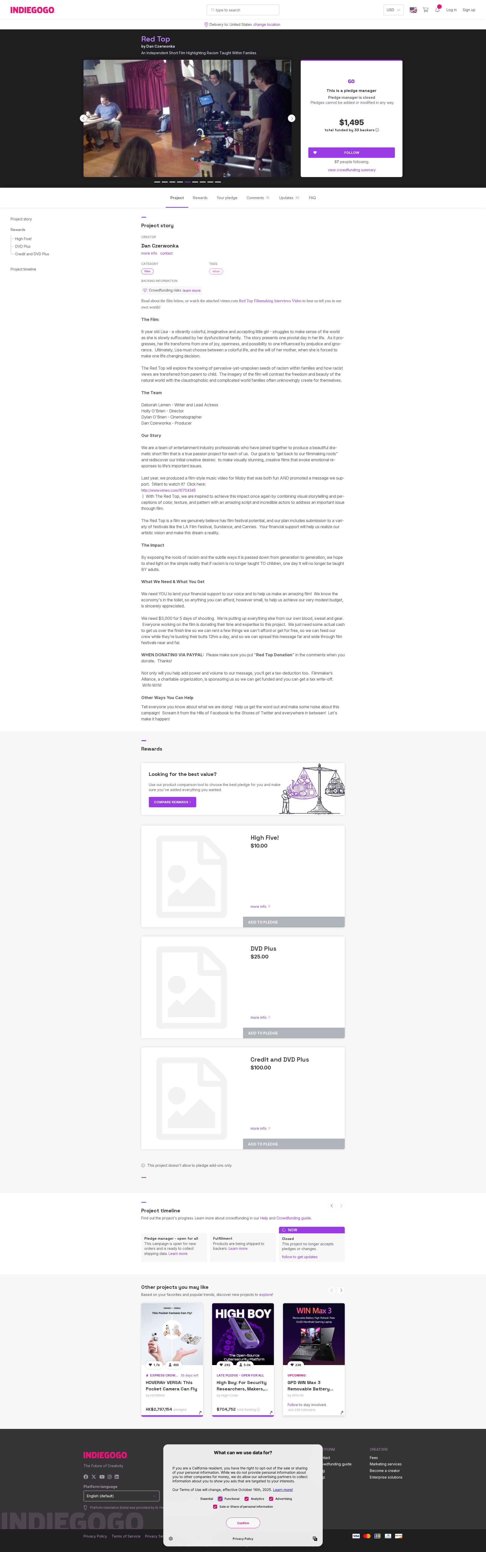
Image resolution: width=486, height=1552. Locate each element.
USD (390, 10)
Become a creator (385, 1470)
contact (166, 253)
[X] (93, 1477)
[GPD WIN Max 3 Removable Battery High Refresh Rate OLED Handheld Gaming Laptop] (314, 1334)
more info (149, 253)
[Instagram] (110, 1477)
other (216, 271)
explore (265, 1294)
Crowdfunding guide (293, 1218)
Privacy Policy (95, 1536)
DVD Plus (23, 246)
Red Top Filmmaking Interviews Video (270, 301)
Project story (21, 219)
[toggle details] (202, 1415)
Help (264, 1218)
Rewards (18, 229)
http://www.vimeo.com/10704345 (168, 490)
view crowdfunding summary (352, 170)
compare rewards (171, 802)
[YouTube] (102, 1477)
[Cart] (425, 10)
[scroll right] (291, 118)
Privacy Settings (158, 1536)
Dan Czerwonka (160, 46)
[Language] (413, 10)
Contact (323, 1457)
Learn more (178, 1253)
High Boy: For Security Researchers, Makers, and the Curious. (242, 1388)
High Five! (23, 239)
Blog (321, 1470)
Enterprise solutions (386, 1477)
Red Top (155, 39)
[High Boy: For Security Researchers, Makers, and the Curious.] (243, 1334)
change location (266, 24)
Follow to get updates (300, 1257)
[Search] (213, 9)
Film (147, 271)
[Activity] (437, 10)
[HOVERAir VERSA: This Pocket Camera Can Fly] (172, 1334)
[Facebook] (86, 1477)
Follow (351, 152)
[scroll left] (83, 118)
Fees (374, 1457)
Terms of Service (126, 1536)
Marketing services (386, 1464)
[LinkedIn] (117, 1477)
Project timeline (23, 269)
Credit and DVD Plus (32, 254)
